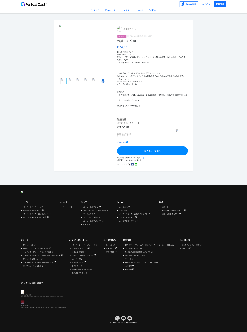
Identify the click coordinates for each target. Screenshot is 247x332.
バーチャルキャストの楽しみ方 (35, 217)
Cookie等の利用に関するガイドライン (139, 252)
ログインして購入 (152, 151)
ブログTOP (110, 252)
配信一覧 (165, 207)
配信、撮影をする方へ (170, 214)
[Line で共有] (136, 164)
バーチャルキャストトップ (33, 207)
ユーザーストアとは (91, 207)
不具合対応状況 (78, 262)
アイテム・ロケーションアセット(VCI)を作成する (42, 256)
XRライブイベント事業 (191, 245)
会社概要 (128, 266)
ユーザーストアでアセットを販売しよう (38, 262)
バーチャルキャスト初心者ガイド (36, 214)
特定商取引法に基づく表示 (135, 256)
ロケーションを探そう (91, 217)
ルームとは (123, 207)
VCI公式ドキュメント (80, 248)
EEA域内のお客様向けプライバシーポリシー (141, 262)
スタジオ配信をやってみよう (173, 210)
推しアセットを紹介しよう (33, 266)
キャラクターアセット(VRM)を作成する (38, 252)
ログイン (206, 4)
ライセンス (129, 259)
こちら (143, 158)
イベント (111, 10)
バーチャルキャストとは (32, 210)
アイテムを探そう (90, 214)
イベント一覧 (67, 207)
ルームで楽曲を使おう (127, 221)
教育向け (185, 248)
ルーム (141, 10)
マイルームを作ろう (127, 217)
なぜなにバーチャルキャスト (83, 256)
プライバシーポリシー (133, 248)
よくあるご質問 (78, 252)
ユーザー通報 (77, 259)
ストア (126, 10)
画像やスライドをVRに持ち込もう (36, 248)
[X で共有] (129, 164)
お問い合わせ (77, 266)
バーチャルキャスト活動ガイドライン (133, 214)
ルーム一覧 (123, 210)
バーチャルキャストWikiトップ (83, 245)
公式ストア (87, 224)
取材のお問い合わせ (79, 273)
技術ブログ (110, 248)
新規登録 (220, 4)
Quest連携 (191, 4)
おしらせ (109, 245)
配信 (154, 10)
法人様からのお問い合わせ (82, 269)
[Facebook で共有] (132, 164)
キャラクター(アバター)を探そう (95, 210)
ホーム (96, 10)
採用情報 (128, 269)
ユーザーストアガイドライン (94, 221)
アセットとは (28, 245)
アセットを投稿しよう (31, 259)
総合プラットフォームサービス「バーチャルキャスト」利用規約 (149, 245)
